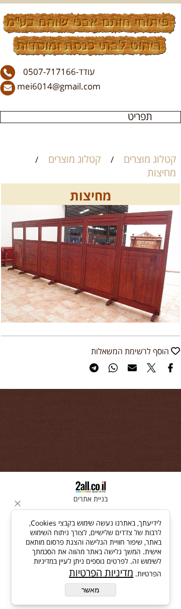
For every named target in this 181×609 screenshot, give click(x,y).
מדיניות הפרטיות (101, 572)
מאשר (90, 590)
